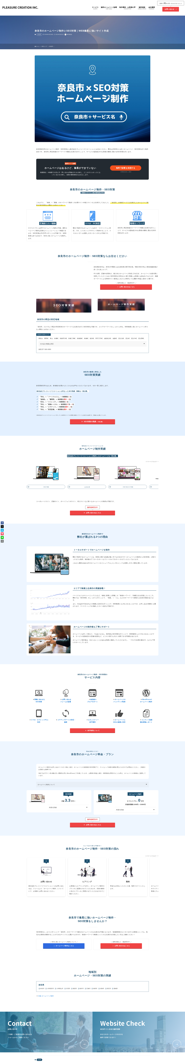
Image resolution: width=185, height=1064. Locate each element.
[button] (2, 522)
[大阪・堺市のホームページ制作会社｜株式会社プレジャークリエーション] (20, 8)
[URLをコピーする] (2, 541)
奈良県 (39, 34)
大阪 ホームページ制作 (46, 996)
